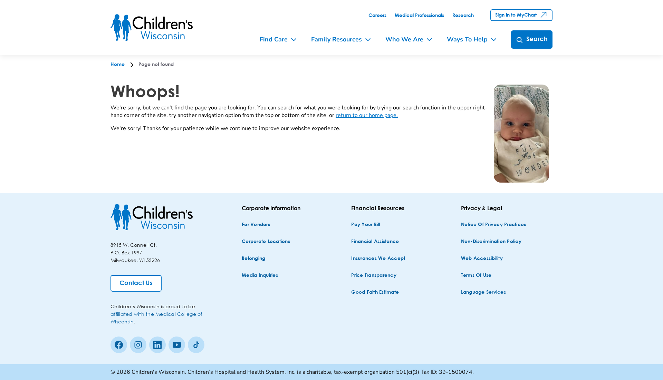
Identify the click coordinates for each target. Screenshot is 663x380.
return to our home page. (367, 115)
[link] (377, 15)
